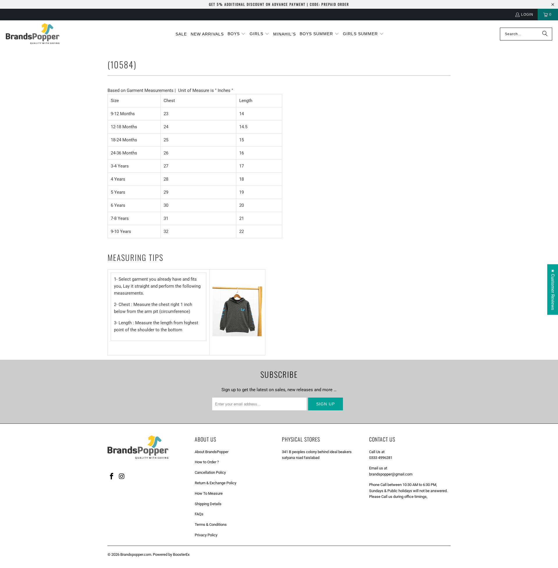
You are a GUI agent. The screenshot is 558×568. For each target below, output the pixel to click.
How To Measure (209, 493)
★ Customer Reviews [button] (552, 289)
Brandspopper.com (135, 554)
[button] (237, 34)
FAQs (199, 514)
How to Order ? (207, 462)
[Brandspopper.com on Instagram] (122, 476)
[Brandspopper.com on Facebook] (112, 476)
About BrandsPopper (211, 452)
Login (527, 15)
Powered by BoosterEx (171, 554)
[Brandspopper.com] (33, 34)
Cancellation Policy (210, 472)
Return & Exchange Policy (215, 483)
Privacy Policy (206, 535)
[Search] (545, 34)
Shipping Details (208, 504)
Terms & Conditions (211, 524)
